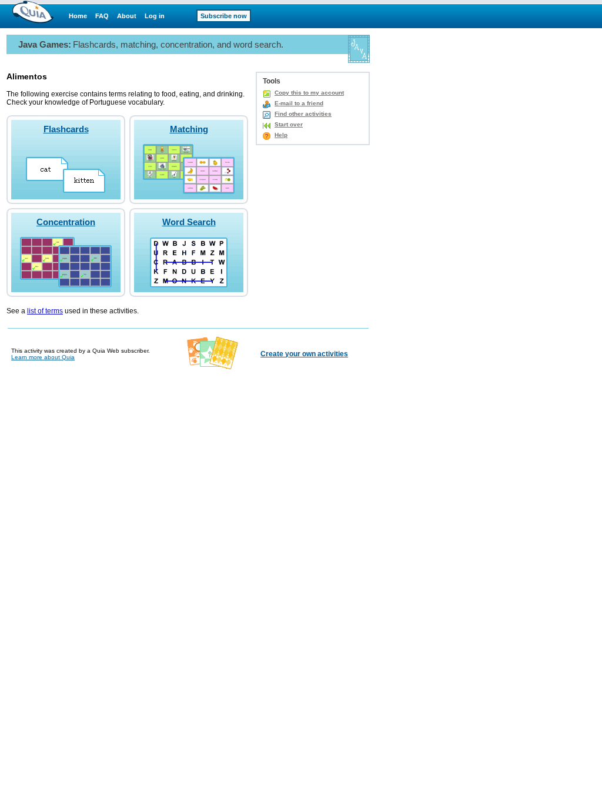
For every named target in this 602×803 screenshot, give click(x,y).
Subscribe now (223, 15)
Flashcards (66, 129)
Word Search (189, 222)
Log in (155, 15)
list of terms (45, 311)
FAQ (102, 15)
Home (78, 15)
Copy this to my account (309, 92)
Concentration (65, 222)
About (126, 15)
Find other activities (303, 114)
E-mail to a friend (299, 103)
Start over (289, 124)
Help (281, 135)
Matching (189, 129)
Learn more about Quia (43, 357)
